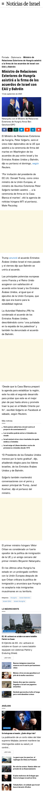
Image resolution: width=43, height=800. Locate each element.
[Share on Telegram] (21, 130)
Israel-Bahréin (24, 598)
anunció (13, 257)
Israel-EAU (7, 601)
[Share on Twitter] (10, 130)
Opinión (7, 728)
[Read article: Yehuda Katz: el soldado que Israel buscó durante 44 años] (6, 787)
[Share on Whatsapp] (15, 130)
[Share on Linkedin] (32, 130)
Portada (5, 57)
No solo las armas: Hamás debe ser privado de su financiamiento (26, 768)
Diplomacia (16, 57)
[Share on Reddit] (27, 130)
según (35, 163)
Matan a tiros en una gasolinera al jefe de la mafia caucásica (26, 674)
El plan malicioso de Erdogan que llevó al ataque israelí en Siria (26, 777)
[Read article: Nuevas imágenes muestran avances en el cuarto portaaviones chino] (6, 665)
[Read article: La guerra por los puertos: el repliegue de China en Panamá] (6, 759)
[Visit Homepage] (23, 4)
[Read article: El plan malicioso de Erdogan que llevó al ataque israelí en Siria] (6, 778)
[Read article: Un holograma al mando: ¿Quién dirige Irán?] (21, 720)
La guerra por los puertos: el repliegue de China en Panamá (25, 758)
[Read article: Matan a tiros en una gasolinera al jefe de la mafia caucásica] (6, 675)
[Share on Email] (38, 130)
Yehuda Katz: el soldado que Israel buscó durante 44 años (26, 786)
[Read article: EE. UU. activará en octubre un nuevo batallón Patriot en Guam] (21, 623)
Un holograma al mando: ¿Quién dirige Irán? (19, 733)
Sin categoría (9, 631)
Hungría (14, 598)
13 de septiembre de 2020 (12, 94)
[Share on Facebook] (4, 130)
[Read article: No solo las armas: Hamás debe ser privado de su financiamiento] (6, 769)
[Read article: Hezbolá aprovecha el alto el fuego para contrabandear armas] (6, 694)
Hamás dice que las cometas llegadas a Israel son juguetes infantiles (25, 684)
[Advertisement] (21, 30)
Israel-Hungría (19, 601)
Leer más (8, 658)
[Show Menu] (3, 3)
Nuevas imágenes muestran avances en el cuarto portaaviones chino (26, 665)
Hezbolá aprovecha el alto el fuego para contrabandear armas (26, 693)
